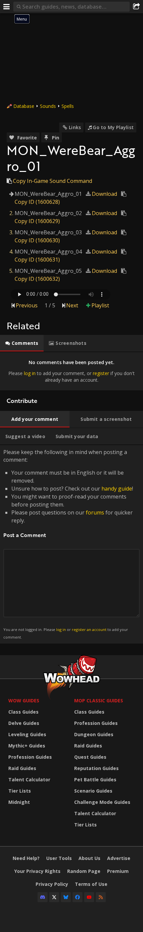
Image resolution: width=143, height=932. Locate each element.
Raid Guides (22, 768)
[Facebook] (77, 897)
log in (30, 373)
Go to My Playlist (113, 127)
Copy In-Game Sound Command (52, 181)
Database (23, 106)
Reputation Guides (96, 768)
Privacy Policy (52, 884)
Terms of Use (91, 884)
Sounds (48, 106)
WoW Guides (23, 700)
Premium (118, 871)
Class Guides (23, 712)
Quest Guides (90, 757)
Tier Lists (19, 791)
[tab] (22, 343)
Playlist (100, 305)
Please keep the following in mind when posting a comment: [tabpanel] (68, 543)
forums (95, 512)
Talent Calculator (29, 779)
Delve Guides (23, 723)
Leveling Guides (27, 734)
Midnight (19, 802)
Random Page (83, 871)
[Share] (136, 6)
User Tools (59, 858)
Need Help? (26, 858)
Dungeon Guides (93, 734)
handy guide (116, 488)
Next (72, 305)
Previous (27, 305)
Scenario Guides (93, 791)
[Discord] (43, 897)
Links (75, 127)
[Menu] (6, 6)
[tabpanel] (71, 371)
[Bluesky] (66, 897)
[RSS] (101, 897)
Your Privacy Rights (37, 871)
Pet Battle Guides (95, 779)
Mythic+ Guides (26, 745)
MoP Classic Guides (98, 700)
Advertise (118, 858)
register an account (89, 629)
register (101, 373)
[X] (54, 897)
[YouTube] (89, 897)
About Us (89, 858)
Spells (68, 106)
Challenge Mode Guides (102, 802)
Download (104, 193)
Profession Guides (30, 757)
